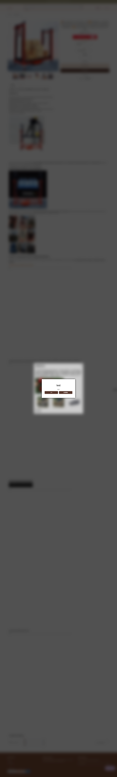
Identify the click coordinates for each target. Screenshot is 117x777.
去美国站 (65, 392)
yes (51, 392)
